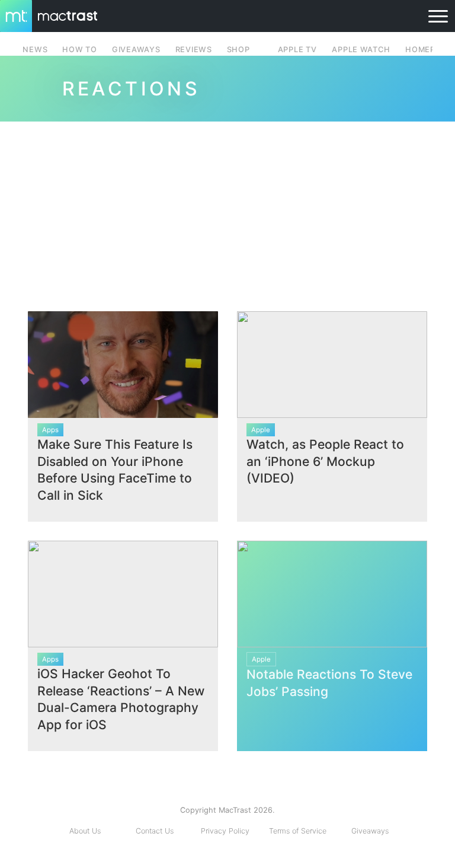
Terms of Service (297, 830)
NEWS (35, 49)
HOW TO (79, 49)
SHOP (238, 49)
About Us (85, 830)
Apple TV (297, 49)
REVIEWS (193, 49)
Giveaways (370, 830)
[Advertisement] (227, 212)
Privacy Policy (225, 830)
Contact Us (155, 830)
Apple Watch (361, 49)
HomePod (426, 49)
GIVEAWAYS (136, 49)
